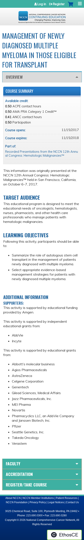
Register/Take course (26, 484)
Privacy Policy (38, 502)
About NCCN (13, 498)
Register (59, 4)
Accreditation (19, 474)
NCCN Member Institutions (38, 498)
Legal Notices (56, 502)
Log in (41, 4)
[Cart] (70, 6)
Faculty (13, 463)
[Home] (42, 15)
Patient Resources (66, 498)
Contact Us (72, 502)
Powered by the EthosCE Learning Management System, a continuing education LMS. (64, 535)
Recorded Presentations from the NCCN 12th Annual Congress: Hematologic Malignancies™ (41, 154)
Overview (14, 77)
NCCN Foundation (17, 502)
